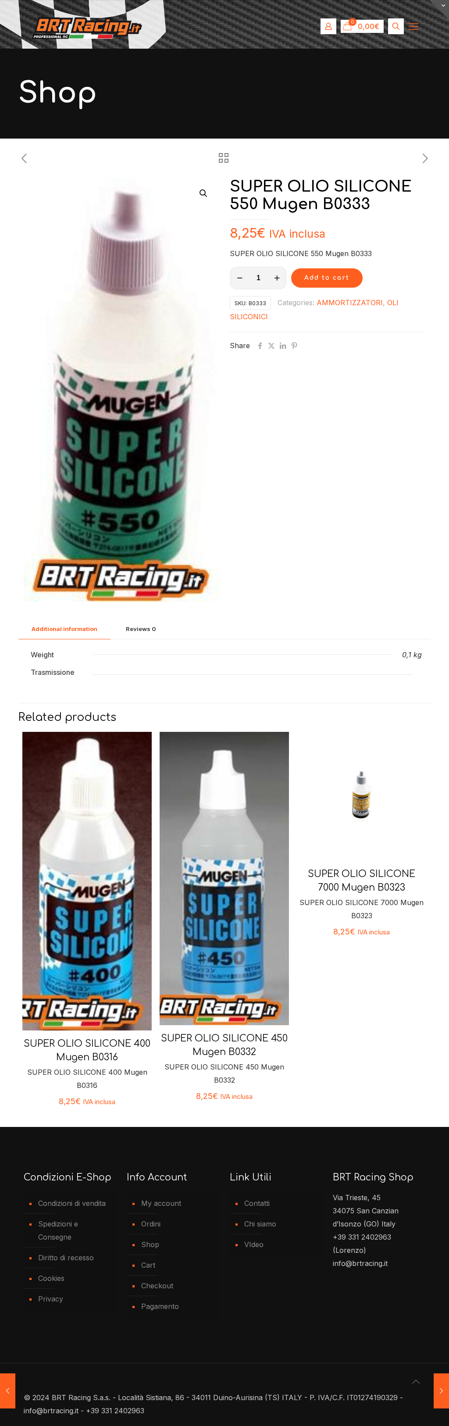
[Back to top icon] (416, 1382)
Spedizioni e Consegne (58, 1230)
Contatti (257, 1203)
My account (161, 1203)
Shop (150, 1244)
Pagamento (160, 1306)
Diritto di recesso (66, 1257)
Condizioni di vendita (72, 1203)
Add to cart (326, 278)
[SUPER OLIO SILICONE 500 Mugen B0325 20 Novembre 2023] (7, 1390)
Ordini (150, 1223)
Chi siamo (260, 1223)
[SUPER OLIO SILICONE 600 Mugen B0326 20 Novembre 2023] (441, 1390)
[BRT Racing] (87, 26)
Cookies (51, 1278)
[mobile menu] (413, 26)
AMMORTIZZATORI (350, 302)
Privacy (50, 1298)
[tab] (64, 629)
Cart (148, 1265)
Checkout (157, 1285)
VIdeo (254, 1244)
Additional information (64, 628)
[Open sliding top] (439, 10)
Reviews (141, 628)
